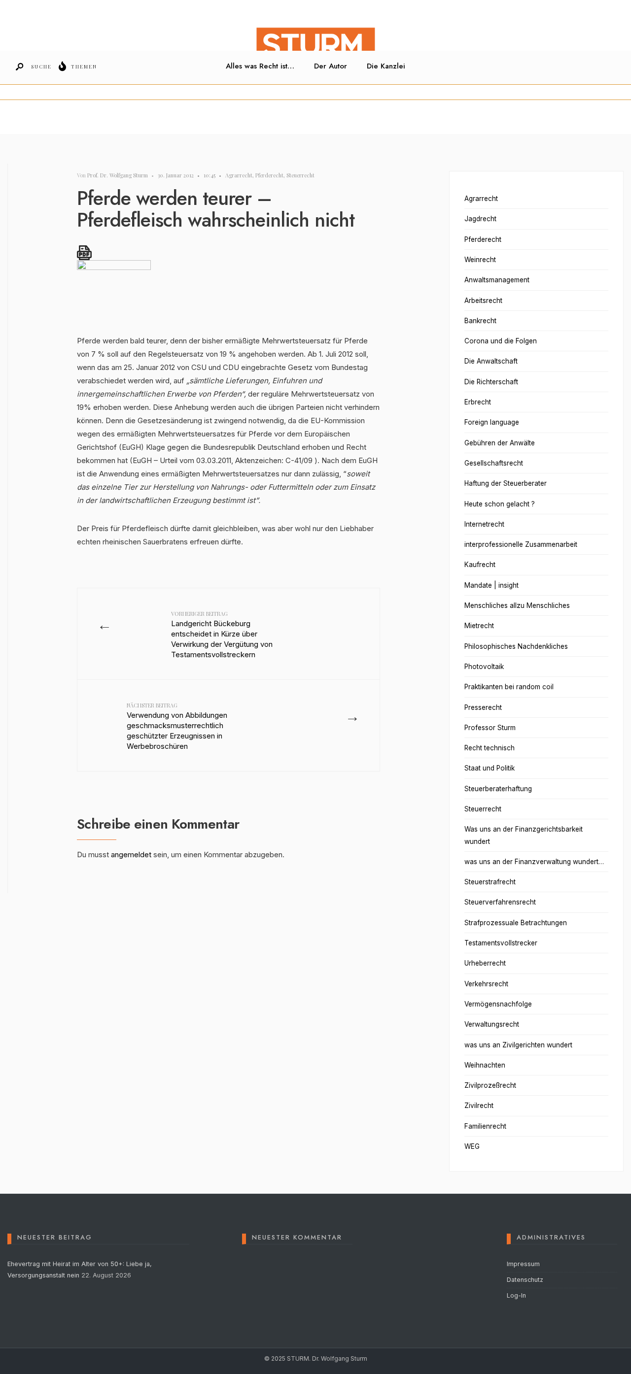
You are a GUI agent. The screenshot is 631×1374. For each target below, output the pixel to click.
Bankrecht (480, 321)
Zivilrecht (478, 1105)
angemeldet (131, 854)
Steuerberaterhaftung (498, 789)
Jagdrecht (480, 219)
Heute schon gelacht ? (499, 504)
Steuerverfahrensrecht (500, 902)
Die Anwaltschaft (491, 361)
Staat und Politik (489, 768)
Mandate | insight (491, 585)
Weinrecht (480, 260)
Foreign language (491, 422)
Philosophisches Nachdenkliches (516, 646)
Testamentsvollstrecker (500, 943)
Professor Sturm (490, 728)
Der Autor (330, 66)
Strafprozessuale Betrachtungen (515, 923)
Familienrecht (485, 1126)
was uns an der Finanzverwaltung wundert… (534, 862)
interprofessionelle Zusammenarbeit (520, 544)
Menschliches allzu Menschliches (517, 605)
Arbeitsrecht (483, 300)
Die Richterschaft (491, 382)
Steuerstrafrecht (490, 882)
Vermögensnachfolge (498, 1004)
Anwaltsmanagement (496, 280)
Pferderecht (269, 175)
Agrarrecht (238, 175)
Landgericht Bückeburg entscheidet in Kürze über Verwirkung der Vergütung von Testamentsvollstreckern (222, 634)
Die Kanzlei (386, 66)
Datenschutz (525, 1279)
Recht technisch (489, 748)
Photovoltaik (484, 666)
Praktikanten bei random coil (509, 687)
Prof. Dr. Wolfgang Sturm (117, 175)
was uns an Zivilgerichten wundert (518, 1045)
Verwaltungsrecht (491, 1024)
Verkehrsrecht (486, 984)
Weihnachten (484, 1065)
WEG (472, 1146)
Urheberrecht (485, 963)
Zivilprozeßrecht (490, 1085)
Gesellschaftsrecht (493, 463)
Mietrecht (479, 626)
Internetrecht (484, 524)
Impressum (523, 1264)
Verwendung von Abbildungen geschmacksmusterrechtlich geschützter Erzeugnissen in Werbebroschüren (177, 726)
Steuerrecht (300, 175)
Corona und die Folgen (500, 341)
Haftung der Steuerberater (505, 483)
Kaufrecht (479, 565)
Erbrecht (477, 402)
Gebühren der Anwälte (499, 443)
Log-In (516, 1295)
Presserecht (483, 707)
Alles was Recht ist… (260, 66)
